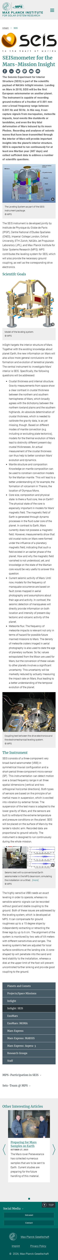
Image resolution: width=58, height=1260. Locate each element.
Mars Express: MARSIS (21, 1038)
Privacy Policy (38, 1246)
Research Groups (17, 1053)
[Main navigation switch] (52, 10)
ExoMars (12, 1015)
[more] (35, 880)
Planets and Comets (19, 986)
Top (51, 1205)
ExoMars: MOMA (17, 1023)
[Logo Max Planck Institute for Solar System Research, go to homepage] (23, 9)
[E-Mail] (31, 71)
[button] (53, 199)
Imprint (16, 1246)
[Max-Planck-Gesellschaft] (15, 1237)
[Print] (37, 71)
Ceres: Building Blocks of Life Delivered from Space (28, 1144)
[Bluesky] (18, 71)
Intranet (29, 1215)
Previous (4, 1150)
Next (53, 1150)
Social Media (12, 1208)
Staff (10, 1060)
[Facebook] (4, 71)
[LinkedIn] (11, 71)
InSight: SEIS (15, 1008)
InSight (11, 1001)
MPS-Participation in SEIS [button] (20, 1075)
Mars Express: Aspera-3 (21, 1045)
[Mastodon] (24, 71)
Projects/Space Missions (21, 993)
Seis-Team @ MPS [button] (15, 1085)
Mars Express (15, 1030)
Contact (29, 1223)
